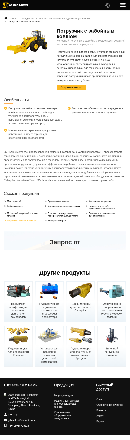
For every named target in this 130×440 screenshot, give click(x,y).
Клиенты (101, 410)
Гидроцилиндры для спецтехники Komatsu (18, 352)
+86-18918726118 (18, 425)
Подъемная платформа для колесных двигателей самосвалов (18, 310)
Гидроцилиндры (63, 395)
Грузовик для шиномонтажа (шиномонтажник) (102, 214)
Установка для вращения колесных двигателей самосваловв (49, 355)
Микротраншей (14, 201)
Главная (12, 18)
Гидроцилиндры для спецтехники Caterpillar (80, 307)
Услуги (100, 416)
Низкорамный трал (57, 221)
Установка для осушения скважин (64, 206)
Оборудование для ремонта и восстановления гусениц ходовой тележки (111, 310)
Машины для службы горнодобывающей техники (64, 18)
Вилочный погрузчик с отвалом (112, 352)
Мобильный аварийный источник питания (22, 214)
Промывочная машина (58, 201)
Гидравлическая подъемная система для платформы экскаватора (49, 310)
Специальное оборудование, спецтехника (63, 415)
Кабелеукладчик (15, 206)
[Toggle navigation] (122, 5)
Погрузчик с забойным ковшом (21, 221)
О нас (99, 399)
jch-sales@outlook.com (21, 420)
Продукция (28, 18)
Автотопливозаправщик (100, 201)
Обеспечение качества (109, 404)
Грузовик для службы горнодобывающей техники (102, 207)
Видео (100, 421)
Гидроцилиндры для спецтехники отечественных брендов (80, 353)
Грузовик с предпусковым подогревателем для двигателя (63, 214)
